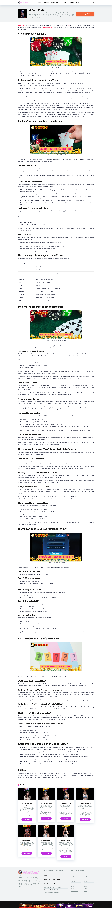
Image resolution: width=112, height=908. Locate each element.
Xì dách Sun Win (46, 840)
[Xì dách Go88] (65, 831)
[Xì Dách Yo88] (27, 831)
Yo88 (85, 874)
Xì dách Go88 (65, 840)
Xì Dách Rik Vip (66, 803)
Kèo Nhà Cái (74, 893)
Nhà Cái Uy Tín (74, 891)
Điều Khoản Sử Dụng (71, 903)
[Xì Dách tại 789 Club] (27, 794)
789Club (73, 881)
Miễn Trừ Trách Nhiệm (81, 903)
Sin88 (85, 883)
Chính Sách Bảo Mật (61, 903)
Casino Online (63, 2)
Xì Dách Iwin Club (85, 803)
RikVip (72, 883)
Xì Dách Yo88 (26, 840)
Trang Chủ (40, 2)
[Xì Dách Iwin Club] (85, 794)
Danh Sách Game (54, 2)
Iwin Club (73, 886)
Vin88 (85, 891)
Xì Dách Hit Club (46, 803)
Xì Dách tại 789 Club (27, 804)
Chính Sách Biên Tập (90, 903)
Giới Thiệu (46, 2)
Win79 (68, 25)
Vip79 (85, 879)
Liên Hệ (77, 2)
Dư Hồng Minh (55, 890)
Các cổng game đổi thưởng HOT (52, 892)
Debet (85, 881)
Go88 (72, 874)
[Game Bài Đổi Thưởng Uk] (23, 2)
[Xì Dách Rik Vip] (65, 794)
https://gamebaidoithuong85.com (52, 887)
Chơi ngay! (84, 14)
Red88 (85, 888)
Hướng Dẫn (71, 2)
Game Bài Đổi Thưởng (47, 27)
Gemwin (86, 876)
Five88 (85, 886)
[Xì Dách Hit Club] (46, 794)
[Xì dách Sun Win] (46, 831)
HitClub (72, 879)
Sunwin (72, 876)
